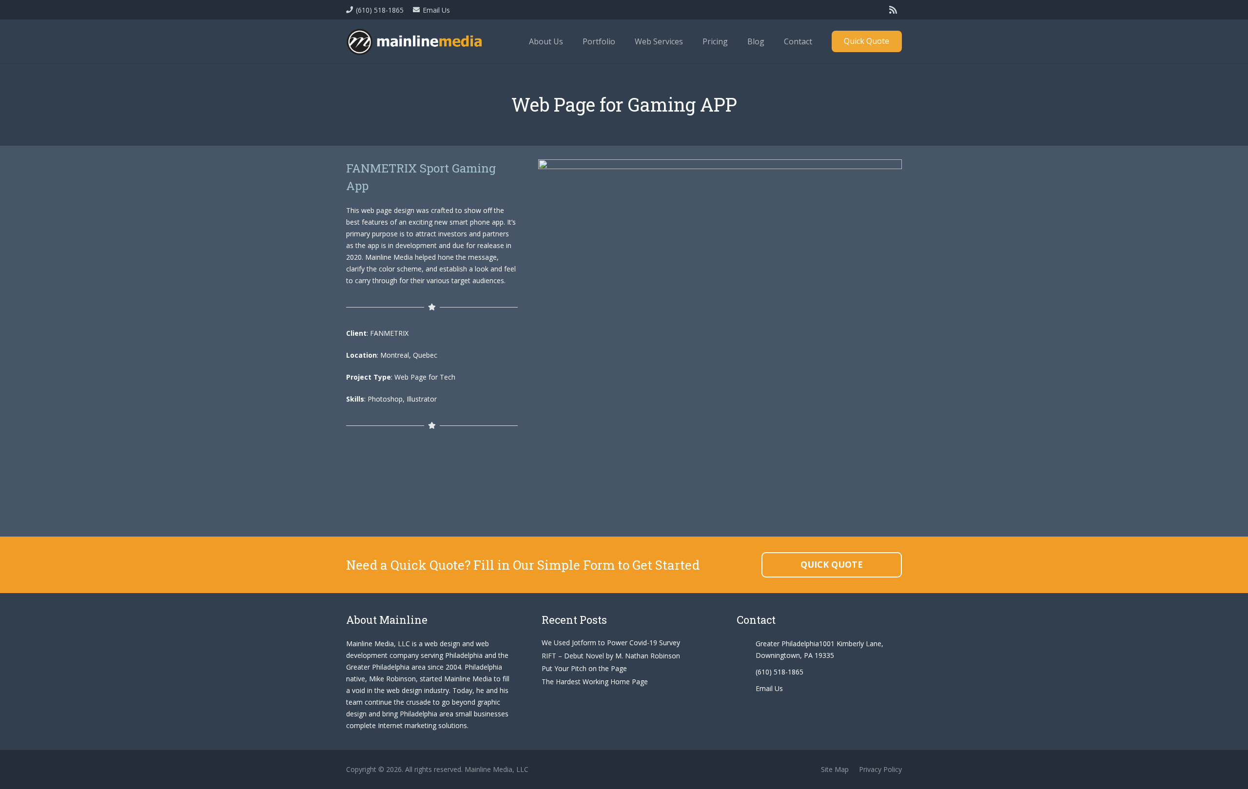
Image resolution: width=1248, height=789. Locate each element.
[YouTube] (874, 10)
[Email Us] (746, 688)
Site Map (835, 769)
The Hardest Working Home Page (595, 681)
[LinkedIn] (856, 10)
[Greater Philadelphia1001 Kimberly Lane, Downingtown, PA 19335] (746, 649)
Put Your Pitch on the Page (584, 668)
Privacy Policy (880, 769)
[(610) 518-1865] (746, 672)
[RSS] (893, 10)
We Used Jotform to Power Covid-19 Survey (611, 642)
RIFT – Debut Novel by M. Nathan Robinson (611, 655)
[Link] (415, 41)
